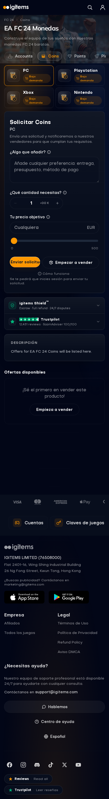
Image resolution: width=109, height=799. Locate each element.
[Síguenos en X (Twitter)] (64, 765)
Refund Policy (70, 642)
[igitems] (16, 7)
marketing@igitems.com (24, 584)
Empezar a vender (74, 262)
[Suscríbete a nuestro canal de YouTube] (78, 765)
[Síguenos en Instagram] (23, 765)
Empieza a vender (54, 409)
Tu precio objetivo (27, 217)
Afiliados (12, 623)
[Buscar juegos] (90, 7)
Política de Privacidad (77, 632)
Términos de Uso (73, 623)
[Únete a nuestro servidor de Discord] (37, 765)
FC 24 (9, 19)
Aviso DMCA (69, 651)
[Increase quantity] (57, 203)
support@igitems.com (56, 692)
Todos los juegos (19, 632)
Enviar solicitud (25, 262)
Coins (25, 19)
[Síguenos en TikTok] (51, 765)
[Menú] (102, 7)
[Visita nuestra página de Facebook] (9, 765)
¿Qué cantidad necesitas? (35, 192)
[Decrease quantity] (15, 203)
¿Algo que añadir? (28, 152)
